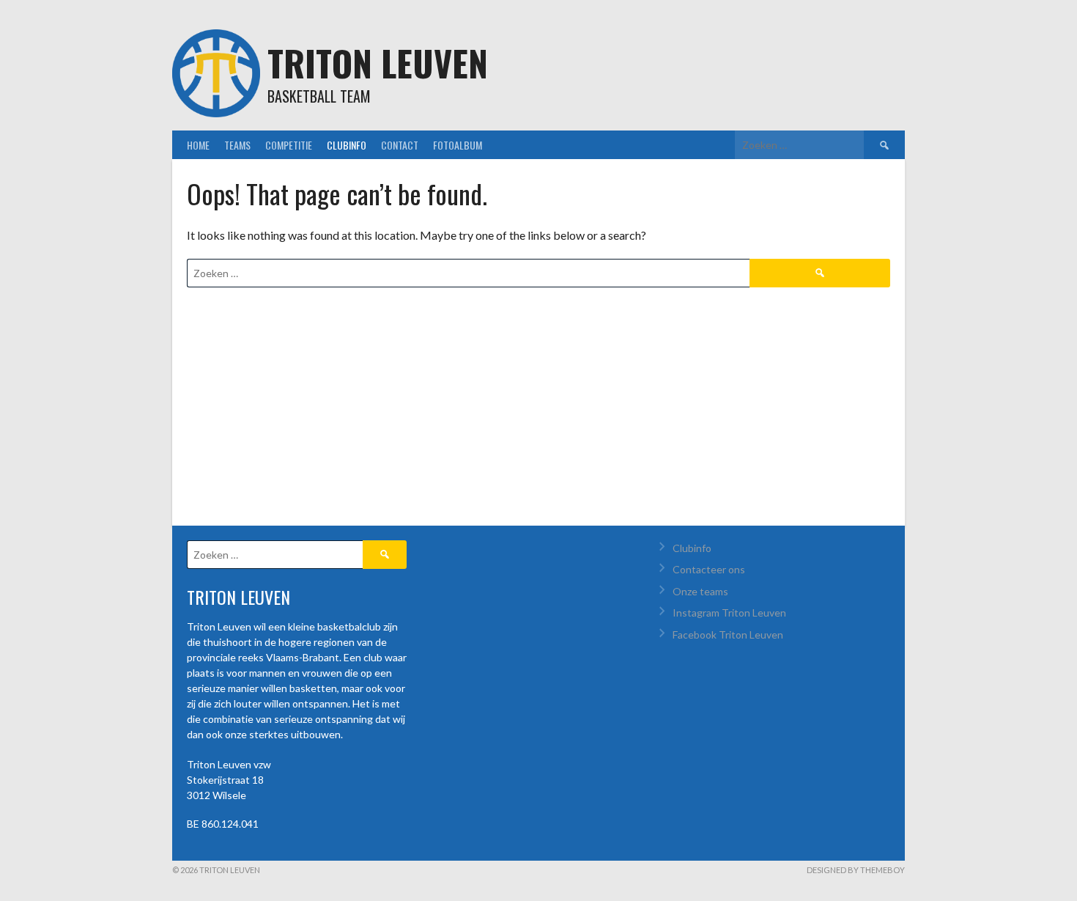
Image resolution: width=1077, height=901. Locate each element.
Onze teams (700, 591)
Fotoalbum (457, 144)
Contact (399, 144)
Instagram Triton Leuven (729, 612)
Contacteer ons (709, 569)
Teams (237, 144)
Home (198, 144)
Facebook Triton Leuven (728, 634)
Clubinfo (346, 144)
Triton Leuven (377, 63)
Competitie (288, 144)
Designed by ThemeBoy (856, 870)
